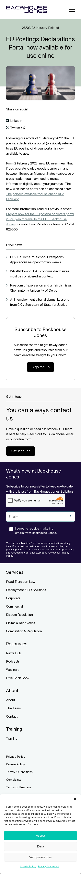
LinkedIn (15, 121)
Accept (40, 835)
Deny (40, 846)
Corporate (13, 598)
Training (11, 738)
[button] (75, 799)
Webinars (12, 670)
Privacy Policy (15, 756)
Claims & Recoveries (20, 623)
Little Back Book (17, 678)
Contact (11, 716)
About (10, 700)
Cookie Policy (28, 866)
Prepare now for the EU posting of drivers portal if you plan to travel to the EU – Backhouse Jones (40, 219)
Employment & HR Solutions (26, 590)
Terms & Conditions (19, 772)
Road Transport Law (20, 582)
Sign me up (40, 367)
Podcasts (13, 661)
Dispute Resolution (19, 615)
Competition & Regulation (24, 631)
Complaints (13, 779)
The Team (13, 708)
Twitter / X (17, 128)
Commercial (14, 606)
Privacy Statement (48, 866)
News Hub (13, 653)
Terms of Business (18, 787)
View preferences (40, 857)
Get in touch (20, 451)
